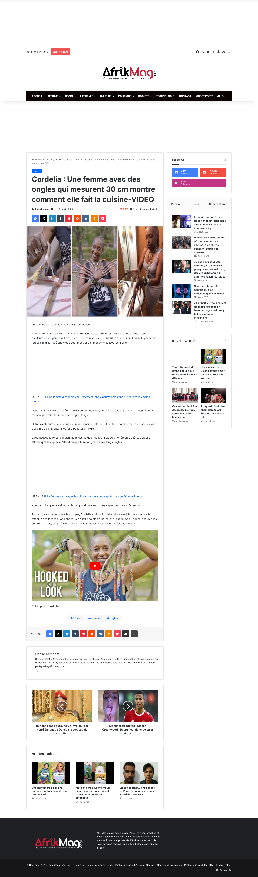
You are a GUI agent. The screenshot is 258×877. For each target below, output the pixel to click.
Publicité (79, 864)
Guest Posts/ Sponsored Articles (126, 864)
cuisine (95, 618)
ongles (113, 618)
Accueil (37, 96)
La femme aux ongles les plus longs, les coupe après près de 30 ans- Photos (95, 496)
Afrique (53, 96)
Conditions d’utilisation (169, 864)
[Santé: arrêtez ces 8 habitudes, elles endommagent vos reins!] (181, 291)
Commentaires (218, 204)
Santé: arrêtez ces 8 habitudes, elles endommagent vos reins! (209, 290)
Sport (69, 96)
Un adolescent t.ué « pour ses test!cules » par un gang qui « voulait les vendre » (137, 791)
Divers (58, 159)
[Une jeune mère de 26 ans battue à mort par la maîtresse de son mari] (51, 773)
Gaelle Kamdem (42, 209)
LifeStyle (86, 96)
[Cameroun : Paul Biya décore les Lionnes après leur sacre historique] (185, 395)
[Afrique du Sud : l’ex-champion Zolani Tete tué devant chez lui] (213, 395)
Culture (105, 96)
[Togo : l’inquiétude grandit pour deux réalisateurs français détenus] (185, 356)
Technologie (165, 96)
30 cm (77, 618)
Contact (185, 96)
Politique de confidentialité (199, 864)
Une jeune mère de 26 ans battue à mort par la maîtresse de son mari (49, 791)
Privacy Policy (223, 864)
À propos (100, 864)
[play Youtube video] (95, 565)
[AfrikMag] (129, 73)
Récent (196, 204)
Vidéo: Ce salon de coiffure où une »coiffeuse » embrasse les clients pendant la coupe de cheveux (210, 245)
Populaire (177, 204)
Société (143, 96)
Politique (124, 96)
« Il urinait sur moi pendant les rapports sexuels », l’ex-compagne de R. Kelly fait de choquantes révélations (210, 310)
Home (89, 864)
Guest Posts (204, 96)
